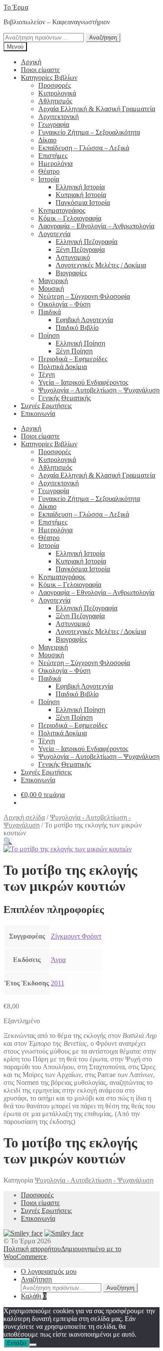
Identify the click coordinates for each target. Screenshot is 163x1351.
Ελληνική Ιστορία (80, 187)
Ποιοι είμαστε (40, 69)
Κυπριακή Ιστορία (81, 194)
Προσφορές (54, 85)
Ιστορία (48, 179)
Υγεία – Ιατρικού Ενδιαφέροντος (83, 382)
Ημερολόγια (55, 163)
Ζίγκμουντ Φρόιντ (76, 936)
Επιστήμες (52, 155)
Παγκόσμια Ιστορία (83, 202)
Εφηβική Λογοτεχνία (84, 319)
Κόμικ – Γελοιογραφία (69, 218)
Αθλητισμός (55, 101)
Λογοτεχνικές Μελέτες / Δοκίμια (101, 265)
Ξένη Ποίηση (74, 351)
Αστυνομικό (73, 257)
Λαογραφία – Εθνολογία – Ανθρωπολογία (96, 226)
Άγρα (58, 959)
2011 (57, 983)
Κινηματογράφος (61, 210)
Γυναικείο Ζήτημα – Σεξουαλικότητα (89, 132)
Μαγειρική (53, 280)
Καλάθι (34, 1296)
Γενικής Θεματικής (64, 398)
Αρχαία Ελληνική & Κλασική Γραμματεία (96, 108)
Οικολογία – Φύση (64, 304)
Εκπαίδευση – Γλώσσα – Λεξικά (83, 148)
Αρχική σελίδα (24, 817)
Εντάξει (16, 1343)
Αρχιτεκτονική (58, 116)
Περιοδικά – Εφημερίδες (72, 358)
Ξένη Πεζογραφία (80, 249)
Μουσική (51, 288)
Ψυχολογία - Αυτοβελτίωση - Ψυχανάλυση (94, 1180)
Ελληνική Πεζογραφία (86, 241)
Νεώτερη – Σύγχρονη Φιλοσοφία (84, 296)
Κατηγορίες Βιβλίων (49, 77)
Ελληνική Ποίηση (80, 343)
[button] (7, 841)
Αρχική (31, 62)
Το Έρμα (15, 7)
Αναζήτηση (103, 37)
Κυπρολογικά (57, 93)
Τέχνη (46, 374)
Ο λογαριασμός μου (49, 1271)
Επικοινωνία (38, 413)
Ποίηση (49, 335)
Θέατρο (49, 171)
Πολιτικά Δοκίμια (62, 366)
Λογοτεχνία (54, 233)
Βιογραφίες (71, 273)
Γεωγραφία (53, 124)
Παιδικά (49, 312)
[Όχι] (33, 1345)
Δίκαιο (47, 140)
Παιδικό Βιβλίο (77, 327)
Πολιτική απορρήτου (32, 1248)
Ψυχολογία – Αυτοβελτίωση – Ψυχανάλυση (99, 390)
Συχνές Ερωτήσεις (46, 405)
